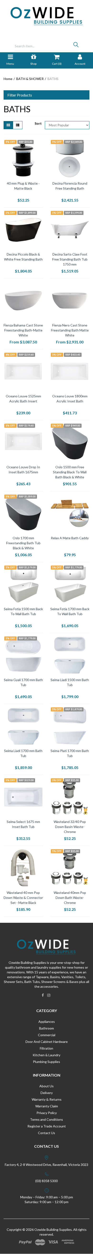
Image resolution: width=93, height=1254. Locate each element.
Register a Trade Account (46, 1126)
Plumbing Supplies (46, 1062)
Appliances (46, 1021)
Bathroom (46, 1028)
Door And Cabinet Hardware (47, 1042)
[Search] (76, 46)
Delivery (47, 1093)
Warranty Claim (46, 1106)
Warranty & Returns (47, 1099)
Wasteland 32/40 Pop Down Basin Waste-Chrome (70, 827)
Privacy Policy (46, 1113)
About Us (46, 1086)
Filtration (46, 1048)
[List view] (17, 125)
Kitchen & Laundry (46, 1055)
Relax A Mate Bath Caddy (70, 538)
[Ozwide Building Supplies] (46, 16)
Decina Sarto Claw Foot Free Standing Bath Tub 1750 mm (70, 259)
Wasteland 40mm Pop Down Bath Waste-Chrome (70, 898)
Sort (38, 123)
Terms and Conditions (46, 1119)
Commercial (46, 1035)
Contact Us (46, 1133)
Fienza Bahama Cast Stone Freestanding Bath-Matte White (23, 330)
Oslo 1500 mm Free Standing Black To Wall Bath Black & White (70, 472)
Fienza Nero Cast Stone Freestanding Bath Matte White (70, 330)
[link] (43, 995)
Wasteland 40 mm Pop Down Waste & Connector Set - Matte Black (23, 898)
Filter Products (19, 95)
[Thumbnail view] (8, 125)
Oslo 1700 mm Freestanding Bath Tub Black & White (23, 543)
